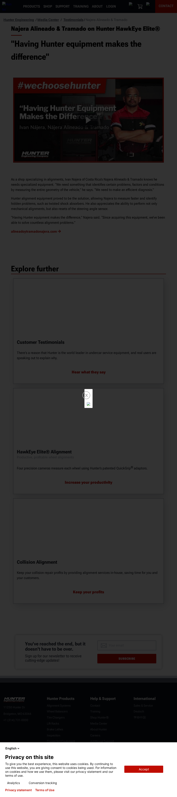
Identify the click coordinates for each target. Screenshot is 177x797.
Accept (144, 769)
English (11, 748)
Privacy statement (18, 790)
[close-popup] (170, 748)
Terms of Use (44, 790)
